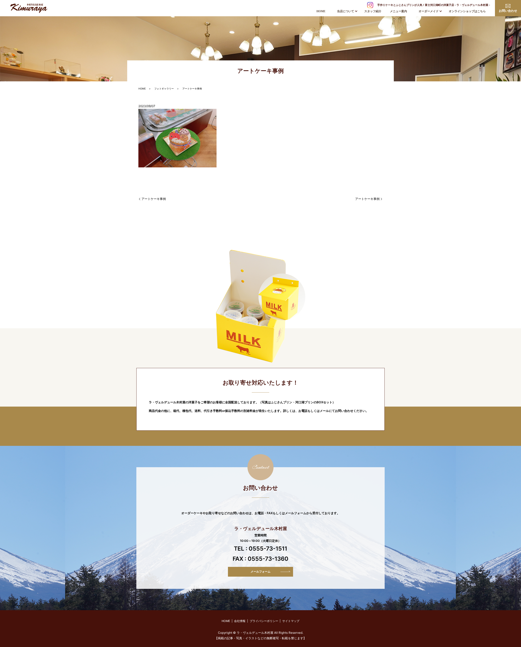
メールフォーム (260, 571)
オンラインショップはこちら (467, 11)
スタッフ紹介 (372, 11)
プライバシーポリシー (264, 621)
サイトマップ (290, 621)
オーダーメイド (429, 11)
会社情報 (239, 621)
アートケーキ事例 (153, 199)
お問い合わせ (508, 11)
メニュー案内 (398, 11)
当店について (345, 11)
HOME (320, 11)
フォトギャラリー (164, 88)
